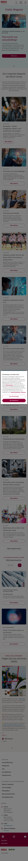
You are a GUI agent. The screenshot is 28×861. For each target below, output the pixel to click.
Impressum (23, 392)
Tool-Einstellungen (14, 396)
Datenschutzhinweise (15, 392)
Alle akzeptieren (14, 400)
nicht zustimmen (9, 385)
